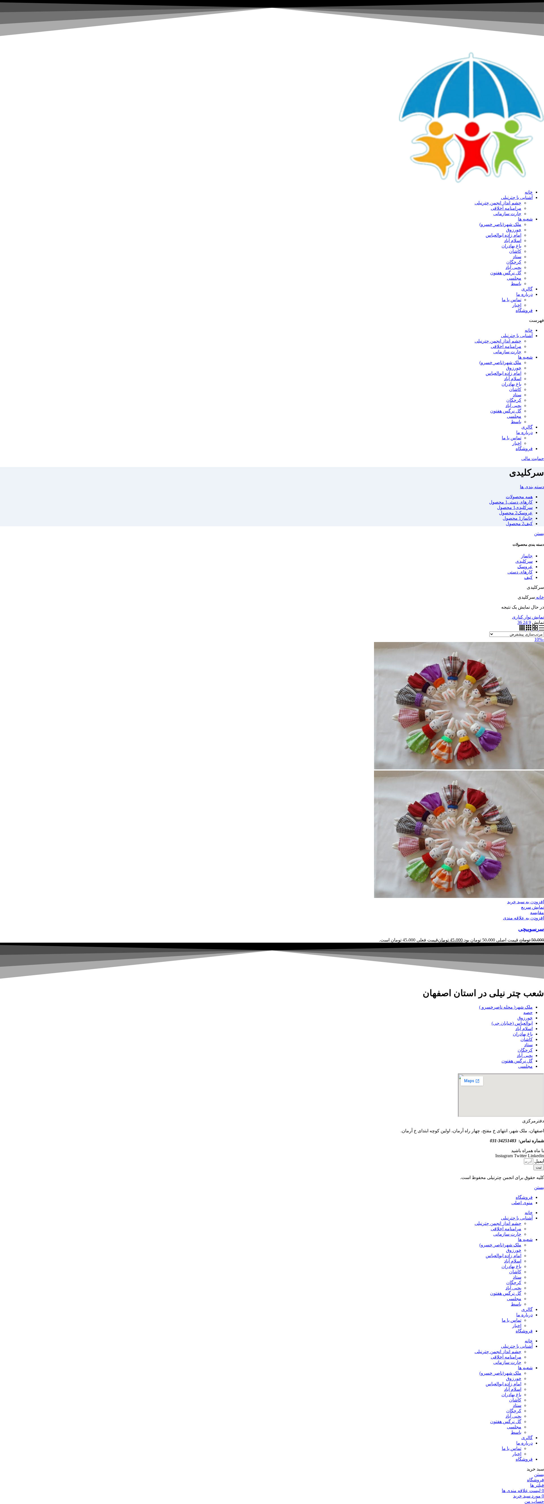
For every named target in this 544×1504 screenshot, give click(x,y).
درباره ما (524, 294)
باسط (516, 283)
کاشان (515, 251)
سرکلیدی (524, 561)
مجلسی (514, 278)
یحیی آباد (513, 267)
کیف (528, 577)
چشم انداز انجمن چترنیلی (498, 202)
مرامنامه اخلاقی (506, 208)
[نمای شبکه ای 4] (522, 628)
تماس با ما (511, 299)
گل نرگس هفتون (505, 272)
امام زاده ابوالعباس (503, 235)
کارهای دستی (520, 572)
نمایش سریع (532, 907)
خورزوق (513, 229)
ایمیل (538, 1161)
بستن (539, 533)
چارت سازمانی (507, 213)
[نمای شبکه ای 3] (528, 628)
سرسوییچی (531, 929)
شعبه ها (525, 219)
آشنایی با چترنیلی (517, 197)
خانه (529, 192)
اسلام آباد (512, 240)
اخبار (516, 305)
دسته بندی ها (532, 486)
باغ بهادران (511, 245)
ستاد (517, 256)
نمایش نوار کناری (528, 617)
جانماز (527, 555)
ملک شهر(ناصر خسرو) (500, 224)
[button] (272, 320)
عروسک (525, 566)
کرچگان (513, 262)
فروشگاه (524, 310)
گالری (527, 288)
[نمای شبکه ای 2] (534, 628)
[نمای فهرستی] (541, 628)
